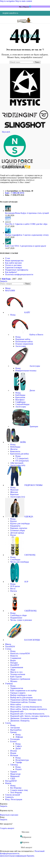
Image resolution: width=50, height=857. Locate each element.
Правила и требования (20, 679)
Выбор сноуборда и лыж (21, 695)
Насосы (13, 591)
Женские (14, 492)
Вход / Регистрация (13, 799)
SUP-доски (15, 586)
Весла (12, 589)
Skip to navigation (7, 1)
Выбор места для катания (21, 697)
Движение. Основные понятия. (24, 718)
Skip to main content (23, 1)
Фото (14, 665)
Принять (30, 856)
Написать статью (20, 653)
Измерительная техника (25, 370)
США (12, 778)
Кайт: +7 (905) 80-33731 (14, 193)
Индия (13, 753)
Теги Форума (16, 792)
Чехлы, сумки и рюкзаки (21, 620)
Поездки (14, 663)
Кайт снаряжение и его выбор (23, 690)
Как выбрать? (11, 272)
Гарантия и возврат (13, 267)
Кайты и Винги (36, 334)
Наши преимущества (14, 260)
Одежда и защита (17, 693)
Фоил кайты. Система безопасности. (26, 707)
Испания (14, 755)
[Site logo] (25, 24)
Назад (12, 315)
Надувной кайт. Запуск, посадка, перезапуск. (30, 716)
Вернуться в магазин (9, 815)
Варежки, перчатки (18, 528)
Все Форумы (15, 788)
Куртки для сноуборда (20, 523)
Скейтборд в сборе (18, 615)
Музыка (13, 681)
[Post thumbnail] (8, 211)
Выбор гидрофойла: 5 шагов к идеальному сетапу (27, 235)
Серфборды (20, 402)
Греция (13, 732)
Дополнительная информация (13, 856)
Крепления (20, 397)
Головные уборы (17, 530)
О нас (7, 258)
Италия (13, 751)
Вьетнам (16, 730)
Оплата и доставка (13, 265)
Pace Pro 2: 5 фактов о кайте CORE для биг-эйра (26, 224)
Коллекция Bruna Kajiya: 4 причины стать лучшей (27, 213)
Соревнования (16, 667)
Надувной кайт (17, 711)
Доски (32, 390)
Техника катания (17, 674)
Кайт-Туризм (16, 677)
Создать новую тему (19, 790)
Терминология (16, 688)
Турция (13, 772)
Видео (13, 660)
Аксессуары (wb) (17, 465)
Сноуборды (15, 559)
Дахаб (18, 748)
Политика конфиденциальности (19, 274)
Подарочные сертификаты (16, 270)
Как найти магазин (13, 263)
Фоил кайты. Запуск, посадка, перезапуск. (28, 709)
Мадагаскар (15, 774)
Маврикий (14, 776)
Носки (13, 535)
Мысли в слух (16, 672)
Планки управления (24, 344)
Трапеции (33, 426)
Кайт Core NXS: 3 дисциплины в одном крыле (25, 246)
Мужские (14, 490)
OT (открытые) (22, 461)
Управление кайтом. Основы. (23, 702)
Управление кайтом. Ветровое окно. (26, 700)
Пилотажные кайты (24, 341)
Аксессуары (20, 346)
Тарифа (18, 762)
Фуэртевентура (22, 760)
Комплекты (15, 451)
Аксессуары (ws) (17, 497)
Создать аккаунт (7, 828)
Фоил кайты (15, 704)
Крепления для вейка (19, 454)
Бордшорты (15, 526)
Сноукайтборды (22, 404)
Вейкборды (15, 447)
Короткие (14, 494)
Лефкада (19, 737)
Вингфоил (19, 400)
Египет (13, 741)
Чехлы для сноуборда (19, 562)
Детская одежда (17, 533)
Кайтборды (20, 395)
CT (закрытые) (21, 458)
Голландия (14, 739)
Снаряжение (15, 658)
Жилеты (13, 449)
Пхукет (18, 769)
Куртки (13, 521)
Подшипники (16, 618)
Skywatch (6, 132)
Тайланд (14, 765)
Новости (14, 656)
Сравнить (9, 797)
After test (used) (16, 463)
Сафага (18, 746)
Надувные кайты (22, 339)
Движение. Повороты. (20, 721)
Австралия (15, 728)
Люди (12, 670)
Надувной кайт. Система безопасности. (27, 714)
